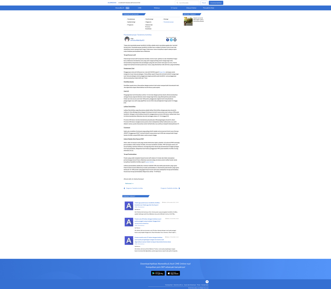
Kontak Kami (204, 285)
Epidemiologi (131, 22)
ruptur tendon (150, 162)
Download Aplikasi (216, 3)
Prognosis (130, 25)
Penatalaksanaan (169, 22)
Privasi (198, 285)
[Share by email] (175, 39)
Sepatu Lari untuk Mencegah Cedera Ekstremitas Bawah (198, 19)
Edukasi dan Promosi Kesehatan (149, 26)
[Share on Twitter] (171, 39)
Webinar (157, 8)
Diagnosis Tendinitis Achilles (134, 188)
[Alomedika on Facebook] (178, 281)
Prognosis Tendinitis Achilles (169, 188)
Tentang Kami (169, 285)
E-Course (174, 8)
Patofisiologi (149, 19)
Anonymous (141, 207)
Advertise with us (178, 285)
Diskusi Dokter (191, 8)
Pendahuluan (131, 19)
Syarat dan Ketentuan (190, 285)
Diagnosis (148, 22)
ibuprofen (162, 72)
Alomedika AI (119, 8)
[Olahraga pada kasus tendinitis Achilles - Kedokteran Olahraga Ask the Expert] (129, 209)
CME (139, 8)
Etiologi (166, 19)
